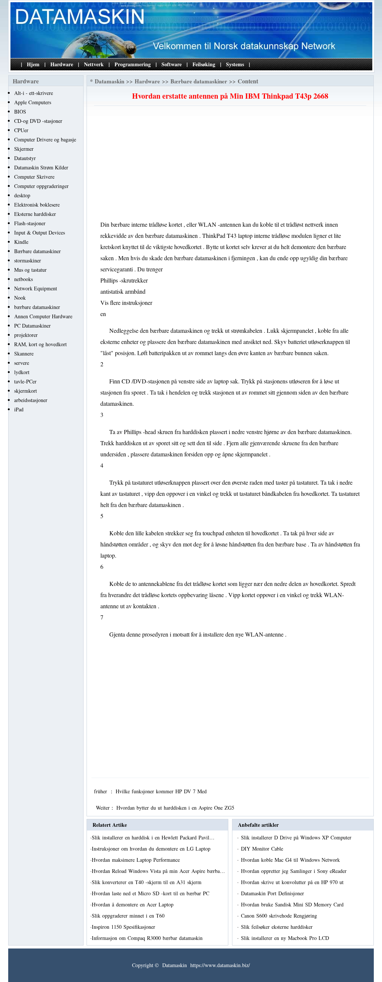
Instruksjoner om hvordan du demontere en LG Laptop (152, 848)
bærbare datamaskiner (37, 306)
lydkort (21, 372)
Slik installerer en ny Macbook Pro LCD (286, 937)
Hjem (33, 64)
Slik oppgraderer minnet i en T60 (129, 915)
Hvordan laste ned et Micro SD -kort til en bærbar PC (151, 893)
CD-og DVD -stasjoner (38, 120)
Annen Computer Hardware (43, 316)
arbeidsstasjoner (30, 400)
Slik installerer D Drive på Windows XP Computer (297, 837)
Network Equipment (35, 288)
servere (21, 362)
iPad (19, 409)
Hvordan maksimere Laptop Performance (137, 859)
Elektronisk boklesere (37, 204)
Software (172, 64)
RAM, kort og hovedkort (40, 344)
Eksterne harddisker (35, 213)
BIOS (20, 111)
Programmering (133, 64)
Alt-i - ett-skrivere (33, 92)
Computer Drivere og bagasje (45, 139)
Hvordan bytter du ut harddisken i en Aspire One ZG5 (176, 807)
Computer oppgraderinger (41, 185)
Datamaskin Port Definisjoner (273, 893)
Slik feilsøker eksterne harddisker (277, 926)
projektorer (26, 334)
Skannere (24, 353)
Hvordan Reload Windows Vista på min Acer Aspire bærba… (158, 870)
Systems (235, 64)
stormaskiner (27, 260)
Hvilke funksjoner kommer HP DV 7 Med (162, 791)
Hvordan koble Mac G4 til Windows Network (291, 859)
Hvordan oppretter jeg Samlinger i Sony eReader (294, 870)
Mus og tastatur (30, 269)
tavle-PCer (25, 381)
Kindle (21, 241)
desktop (22, 195)
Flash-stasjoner (30, 223)
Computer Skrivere (34, 176)
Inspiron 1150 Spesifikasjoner (124, 926)
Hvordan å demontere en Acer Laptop (133, 904)
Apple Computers (32, 102)
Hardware (61, 64)
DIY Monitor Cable (263, 848)
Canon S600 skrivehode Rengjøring (280, 915)
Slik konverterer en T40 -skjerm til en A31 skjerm (147, 882)
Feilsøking (203, 64)
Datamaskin (109, 81)
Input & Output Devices (39, 232)
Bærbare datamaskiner (37, 251)
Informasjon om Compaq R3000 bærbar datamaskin (148, 937)
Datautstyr (25, 158)
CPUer (21, 130)
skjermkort (25, 390)
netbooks (23, 279)
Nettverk (94, 64)
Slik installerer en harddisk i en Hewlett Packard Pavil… (153, 837)
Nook (20, 297)
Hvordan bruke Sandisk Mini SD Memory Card (293, 904)
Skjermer (24, 148)
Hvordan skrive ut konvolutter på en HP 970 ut (293, 882)
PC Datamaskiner (32, 325)
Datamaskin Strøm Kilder (41, 167)
